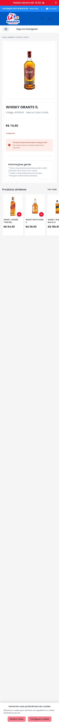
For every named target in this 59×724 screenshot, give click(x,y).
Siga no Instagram (27, 29)
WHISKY (11, 37)
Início (4, 37)
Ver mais (52, 189)
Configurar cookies (39, 719)
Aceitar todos (16, 719)
